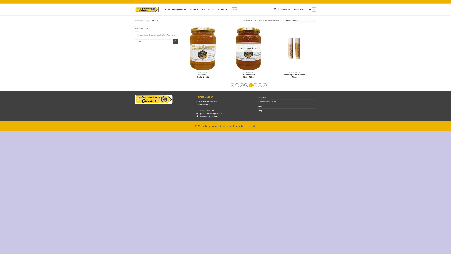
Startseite (139, 20)
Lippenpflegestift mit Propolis (294, 75)
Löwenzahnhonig (248, 75)
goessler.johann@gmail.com (211, 113)
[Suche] (275, 9)
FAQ (260, 111)
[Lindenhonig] (203, 48)
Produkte (194, 9)
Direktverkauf (207, 9)
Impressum (262, 97)
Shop (234, 9)
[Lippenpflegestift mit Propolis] (294, 48)
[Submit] (175, 41)
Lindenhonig (202, 75)
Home (167, 9)
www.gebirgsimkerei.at (209, 116)
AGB (260, 106)
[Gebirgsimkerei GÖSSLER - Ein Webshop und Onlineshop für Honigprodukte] (147, 9)
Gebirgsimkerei (179, 9)
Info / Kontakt (222, 9)
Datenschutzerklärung (267, 102)
